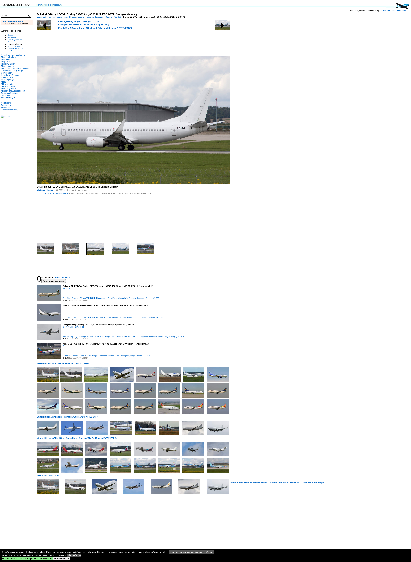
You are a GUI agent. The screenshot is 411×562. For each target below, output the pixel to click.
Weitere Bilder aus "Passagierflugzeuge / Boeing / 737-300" (64, 363)
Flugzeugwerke (8, 66)
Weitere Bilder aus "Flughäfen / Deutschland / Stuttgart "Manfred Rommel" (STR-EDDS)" (77, 438)
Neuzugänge (7, 103)
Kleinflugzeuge (7, 80)
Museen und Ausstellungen (13, 91)
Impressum (57, 5)
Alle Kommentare (62, 277)
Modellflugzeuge (8, 89)
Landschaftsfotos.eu (15, 49)
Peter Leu (67, 288)
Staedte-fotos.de (14, 46)
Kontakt (47, 5)
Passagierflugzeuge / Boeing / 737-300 (79, 21)
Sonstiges (5, 95)
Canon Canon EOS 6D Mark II (55, 193)
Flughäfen (5, 59)
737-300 (117, 17)
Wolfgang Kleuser (45, 190)
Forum (40, 5)
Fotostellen (6, 105)
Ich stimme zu (62, 559)
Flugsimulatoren (8, 64)
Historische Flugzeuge (11, 75)
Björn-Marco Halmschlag (73, 327)
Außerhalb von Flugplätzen (13, 55)
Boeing (108, 17)
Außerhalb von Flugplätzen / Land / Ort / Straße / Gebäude (116, 337)
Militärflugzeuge (8, 86)
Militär (3, 82)
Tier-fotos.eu (12, 51)
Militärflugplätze (8, 84)
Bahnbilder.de (13, 35)
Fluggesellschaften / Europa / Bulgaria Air (112, 298)
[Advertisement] (95, 42)
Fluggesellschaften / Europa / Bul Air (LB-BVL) (83, 24)
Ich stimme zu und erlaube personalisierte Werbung (27, 559)
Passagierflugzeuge (94, 17)
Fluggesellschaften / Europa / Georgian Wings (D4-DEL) (162, 337)
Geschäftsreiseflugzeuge (12, 71)
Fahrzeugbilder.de (15, 40)
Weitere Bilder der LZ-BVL (49, 475)
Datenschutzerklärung (9, 110)
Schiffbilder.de (13, 42)
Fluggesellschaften (9, 57)
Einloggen (385, 11)
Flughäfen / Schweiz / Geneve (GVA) (77, 356)
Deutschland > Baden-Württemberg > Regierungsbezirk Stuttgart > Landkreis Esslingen (276, 482)
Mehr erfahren (74, 555)
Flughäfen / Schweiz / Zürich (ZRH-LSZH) (79, 298)
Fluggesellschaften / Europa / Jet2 (105, 356)
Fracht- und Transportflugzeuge (15, 68)
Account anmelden (400, 11)
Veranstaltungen (8, 98)
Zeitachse (5, 107)
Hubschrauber (7, 77)
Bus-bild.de (12, 37)
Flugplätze (5, 62)
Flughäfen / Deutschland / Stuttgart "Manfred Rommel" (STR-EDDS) (95, 28)
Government (6, 73)
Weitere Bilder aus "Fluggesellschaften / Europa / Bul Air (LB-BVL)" (67, 417)
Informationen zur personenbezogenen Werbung (192, 552)
